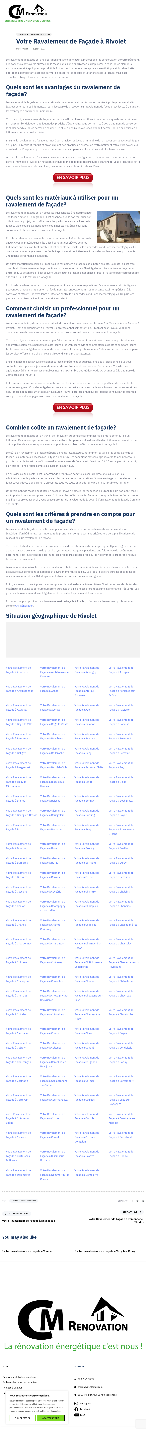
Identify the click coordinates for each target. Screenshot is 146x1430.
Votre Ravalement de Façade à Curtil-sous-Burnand (52, 1156)
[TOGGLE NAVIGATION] (119, 13)
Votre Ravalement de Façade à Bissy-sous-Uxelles (52, 782)
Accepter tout (50, 1418)
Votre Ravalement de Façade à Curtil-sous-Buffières (18, 1156)
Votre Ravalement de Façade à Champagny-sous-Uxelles (53, 906)
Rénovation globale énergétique (19, 1377)
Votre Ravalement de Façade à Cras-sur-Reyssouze (121, 1100)
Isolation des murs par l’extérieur (20, 1382)
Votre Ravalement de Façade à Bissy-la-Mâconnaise (18, 782)
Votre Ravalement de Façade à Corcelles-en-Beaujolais (53, 1062)
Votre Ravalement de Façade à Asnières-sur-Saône (122, 691)
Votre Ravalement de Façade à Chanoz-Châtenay (52, 925)
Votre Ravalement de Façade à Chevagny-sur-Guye (88, 995)
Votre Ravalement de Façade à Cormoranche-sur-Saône (54, 1081)
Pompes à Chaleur (12, 1387)
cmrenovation (22, 48)
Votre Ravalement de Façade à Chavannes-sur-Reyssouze (124, 962)
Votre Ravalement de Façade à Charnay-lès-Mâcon (87, 944)
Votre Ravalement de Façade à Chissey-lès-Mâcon (87, 1014)
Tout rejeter (22, 1418)
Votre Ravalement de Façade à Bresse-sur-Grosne (121, 829)
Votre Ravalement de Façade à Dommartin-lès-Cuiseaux (55, 1175)
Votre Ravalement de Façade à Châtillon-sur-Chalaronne (88, 962)
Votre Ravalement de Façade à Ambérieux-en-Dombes (54, 672)
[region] (37, 1407)
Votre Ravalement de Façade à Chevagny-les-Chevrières (54, 995)
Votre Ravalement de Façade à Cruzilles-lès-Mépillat (122, 1118)
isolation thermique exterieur (34, 34)
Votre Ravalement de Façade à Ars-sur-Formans (86, 691)
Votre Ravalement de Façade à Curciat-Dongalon (86, 1137)
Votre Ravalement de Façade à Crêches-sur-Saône (19, 1118)
